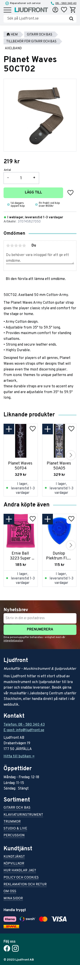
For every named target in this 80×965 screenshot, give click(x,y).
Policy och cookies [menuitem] (21, 878)
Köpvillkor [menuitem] (14, 864)
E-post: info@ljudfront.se (24, 730)
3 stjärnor (16, 246)
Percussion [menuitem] (14, 836)
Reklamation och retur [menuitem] (25, 885)
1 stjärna (8, 246)
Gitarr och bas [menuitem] (17, 808)
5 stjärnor (24, 246)
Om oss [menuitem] (10, 892)
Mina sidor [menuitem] (13, 899)
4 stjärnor (20, 246)
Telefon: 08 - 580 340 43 (24, 725)
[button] (7, 10)
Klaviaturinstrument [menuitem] (23, 815)
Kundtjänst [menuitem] (14, 857)
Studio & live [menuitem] (15, 829)
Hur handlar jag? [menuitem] (20, 871)
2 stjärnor (12, 246)
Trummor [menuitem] (12, 822)
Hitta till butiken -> (19, 756)
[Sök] (71, 19)
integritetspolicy (13, 640)
